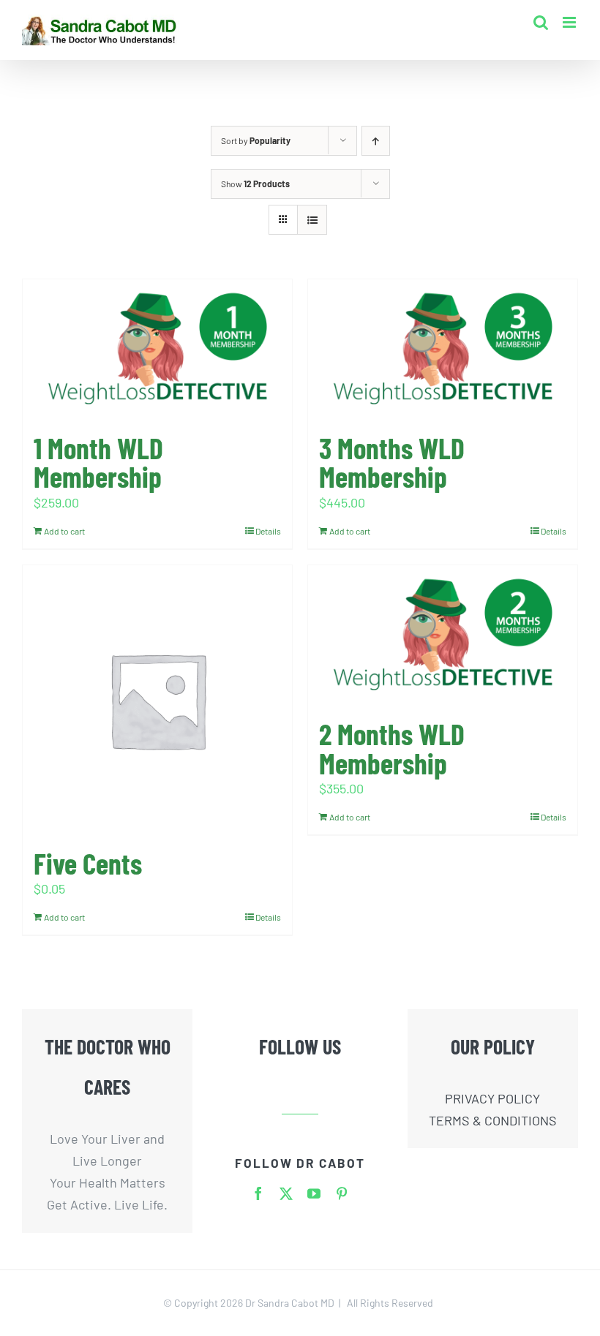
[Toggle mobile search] (540, 22)
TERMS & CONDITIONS (493, 1120)
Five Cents (88, 862)
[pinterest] (341, 1193)
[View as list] (312, 219)
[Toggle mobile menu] (570, 22)
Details (268, 531)
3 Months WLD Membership (392, 462)
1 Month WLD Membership (98, 462)
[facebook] (258, 1193)
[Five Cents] (157, 699)
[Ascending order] (375, 141)
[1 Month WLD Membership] (157, 349)
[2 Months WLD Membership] (442, 635)
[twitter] (286, 1193)
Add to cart (64, 531)
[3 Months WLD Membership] (442, 349)
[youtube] (313, 1193)
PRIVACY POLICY (492, 1098)
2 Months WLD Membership (392, 748)
